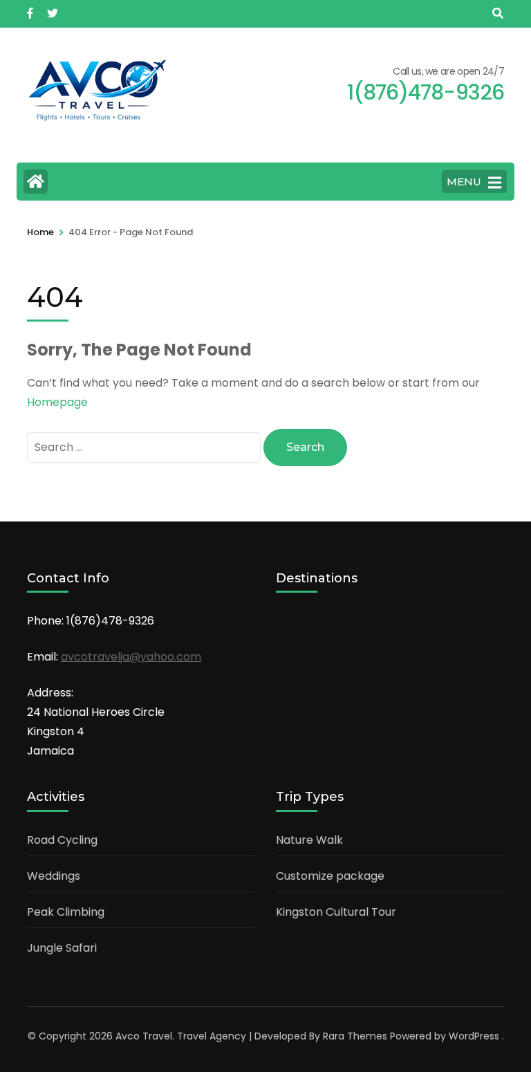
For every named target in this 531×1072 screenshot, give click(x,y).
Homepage (57, 402)
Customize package (330, 876)
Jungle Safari (62, 948)
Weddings (53, 876)
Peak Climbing (65, 912)
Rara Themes (355, 1036)
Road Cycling (62, 840)
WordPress (474, 1036)
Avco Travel (143, 1036)
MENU (464, 181)
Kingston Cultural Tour (336, 912)
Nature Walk (309, 840)
